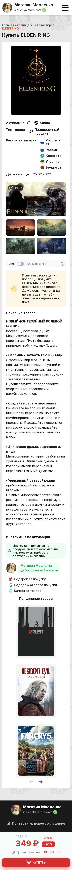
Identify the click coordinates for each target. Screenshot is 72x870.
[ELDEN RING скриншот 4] (51, 246)
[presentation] (31, 782)
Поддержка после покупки (35, 585)
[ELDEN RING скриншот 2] (51, 227)
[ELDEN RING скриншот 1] (20, 227)
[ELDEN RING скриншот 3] (20, 246)
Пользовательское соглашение (38, 823)
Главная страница (15, 25)
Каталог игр (42, 25)
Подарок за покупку (30, 579)
